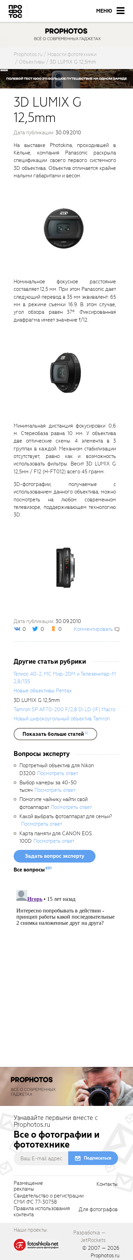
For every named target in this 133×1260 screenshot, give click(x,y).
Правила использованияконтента (42, 1212)
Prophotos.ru (105, 1255)
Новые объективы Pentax (43, 690)
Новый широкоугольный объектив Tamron (62, 718)
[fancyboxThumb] (63, 228)
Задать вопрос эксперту (54, 856)
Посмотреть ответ (57, 773)
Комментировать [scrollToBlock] (93, 629)
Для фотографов (98, 1210)
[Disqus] (66, 972)
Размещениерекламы (28, 1186)
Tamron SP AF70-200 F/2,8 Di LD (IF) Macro (64, 709)
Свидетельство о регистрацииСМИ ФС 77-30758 (49, 1199)
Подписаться (97, 1158)
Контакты (107, 1184)
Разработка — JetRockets (89, 1236)
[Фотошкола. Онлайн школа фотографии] (36, 1244)
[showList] (55, 734)
